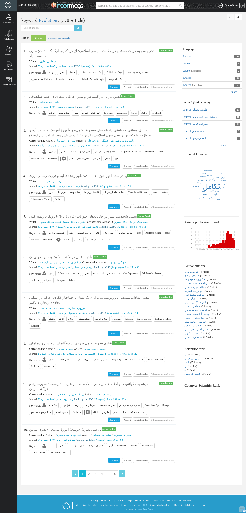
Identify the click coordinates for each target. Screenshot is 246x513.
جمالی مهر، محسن (195, 287)
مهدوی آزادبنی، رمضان (197, 314)
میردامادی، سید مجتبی (197, 283)
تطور (216, 194)
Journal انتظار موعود (194, 138)
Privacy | (171, 500)
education (203, 177)
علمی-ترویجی (192, 373)
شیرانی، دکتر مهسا (74, 221)
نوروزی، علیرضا (66, 140)
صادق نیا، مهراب (101, 435)
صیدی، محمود (65, 348)
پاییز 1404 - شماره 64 (49, 439)
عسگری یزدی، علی (98, 140)
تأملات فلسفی (79, 313)
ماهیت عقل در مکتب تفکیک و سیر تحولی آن (61, 257)
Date (39, 38)
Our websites (185, 500)
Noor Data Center (146, 509)
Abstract (127, 87)
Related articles (141, 87)
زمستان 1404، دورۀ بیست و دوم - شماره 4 (60, 145)
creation (196, 186)
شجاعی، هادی (48, 61)
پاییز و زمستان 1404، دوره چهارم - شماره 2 (60, 353)
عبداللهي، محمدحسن (69, 435)
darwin (204, 191)
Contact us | (159, 500)
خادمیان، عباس (193, 325)
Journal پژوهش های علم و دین (200, 116)
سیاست (69, 66)
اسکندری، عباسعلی (70, 262)
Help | (129, 500)
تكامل (211, 186)
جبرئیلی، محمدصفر (195, 321)
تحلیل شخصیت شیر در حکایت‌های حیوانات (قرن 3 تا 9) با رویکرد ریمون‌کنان (83, 216)
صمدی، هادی (192, 275)
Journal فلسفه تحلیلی (195, 109)
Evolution (48, 20)
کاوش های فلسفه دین (95, 353)
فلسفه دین (89, 145)
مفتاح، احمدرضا (122, 435)
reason (209, 176)
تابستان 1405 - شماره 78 (51, 66)
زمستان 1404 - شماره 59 (51, 106)
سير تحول (211, 198)
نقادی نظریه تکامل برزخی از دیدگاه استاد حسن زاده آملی (70, 343)
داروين (223, 177)
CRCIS (144, 505)
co (218, 192)
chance (219, 199)
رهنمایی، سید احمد (50, 181)
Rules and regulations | (113, 500)
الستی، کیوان (192, 333)
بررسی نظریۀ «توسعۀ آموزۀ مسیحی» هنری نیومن (65, 429)
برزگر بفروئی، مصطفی (70, 394)
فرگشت (212, 191)
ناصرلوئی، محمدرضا (122, 140)
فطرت (205, 194)
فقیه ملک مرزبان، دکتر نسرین (131, 221)
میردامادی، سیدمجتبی (52, 308)
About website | (142, 500)
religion (217, 177)
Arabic (186, 63)
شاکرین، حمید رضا (195, 279)
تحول (210, 179)
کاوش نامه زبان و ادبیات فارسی (81, 226)
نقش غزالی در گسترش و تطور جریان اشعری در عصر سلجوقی (74, 96)
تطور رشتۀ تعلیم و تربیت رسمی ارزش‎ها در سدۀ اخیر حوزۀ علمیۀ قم (78, 176)
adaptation (201, 180)
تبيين (222, 188)
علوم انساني (203, 198)
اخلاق (201, 184)
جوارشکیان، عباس (195, 317)
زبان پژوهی (67, 399)
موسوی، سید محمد (95, 348)
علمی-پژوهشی (193, 358)
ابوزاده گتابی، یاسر (195, 302)
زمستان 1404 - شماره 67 (51, 226)
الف (187, 362)
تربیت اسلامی (72, 186)
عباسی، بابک (191, 271)
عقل (197, 182)
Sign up (32, 4)
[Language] (220, 5)
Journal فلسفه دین (193, 131)
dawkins (223, 181)
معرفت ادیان (68, 439)
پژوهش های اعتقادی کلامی (79, 267)
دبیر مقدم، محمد (105, 394)
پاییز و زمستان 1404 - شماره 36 (54, 313)
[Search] (180, 5)
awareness (208, 171)
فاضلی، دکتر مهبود (50, 221)
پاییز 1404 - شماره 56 (49, 399)
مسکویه (69, 106)
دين (215, 180)
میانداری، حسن (193, 337)
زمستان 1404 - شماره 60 (51, 267)
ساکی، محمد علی (50, 102)
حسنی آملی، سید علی (197, 329)
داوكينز (204, 173)
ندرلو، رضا (190, 298)
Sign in (22, 4)
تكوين (226, 184)
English (187, 77)
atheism (221, 174)
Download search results (59, 38)
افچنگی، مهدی (118, 262)
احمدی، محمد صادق (196, 310)
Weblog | (94, 500)
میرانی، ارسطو (48, 262)
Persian (187, 56)
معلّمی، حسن (192, 306)
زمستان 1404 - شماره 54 (51, 186)
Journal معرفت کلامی (195, 124)
